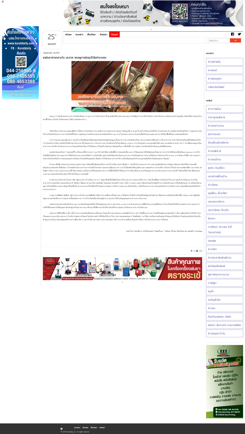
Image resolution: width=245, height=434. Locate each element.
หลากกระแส (214, 134)
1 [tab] (151, 29)
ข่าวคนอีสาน (214, 159)
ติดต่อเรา (103, 34)
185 (194, 251)
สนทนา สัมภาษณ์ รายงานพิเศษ (224, 325)
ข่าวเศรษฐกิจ (215, 78)
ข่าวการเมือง (214, 109)
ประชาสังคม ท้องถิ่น (218, 210)
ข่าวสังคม (213, 185)
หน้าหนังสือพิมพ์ (216, 266)
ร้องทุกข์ (114, 34)
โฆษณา (211, 218)
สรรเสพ (212, 241)
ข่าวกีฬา (212, 249)
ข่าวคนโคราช (214, 151)
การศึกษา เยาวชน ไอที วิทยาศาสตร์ (220, 229)
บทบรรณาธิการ (216, 201)
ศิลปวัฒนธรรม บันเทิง (219, 316)
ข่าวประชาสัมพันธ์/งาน (219, 257)
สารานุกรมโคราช (216, 117)
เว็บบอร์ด (85, 427)
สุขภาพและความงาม (218, 274)
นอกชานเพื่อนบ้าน (217, 176)
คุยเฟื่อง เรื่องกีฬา (217, 193)
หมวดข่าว (79, 34)
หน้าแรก (68, 34)
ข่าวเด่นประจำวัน (216, 333)
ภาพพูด (212, 283)
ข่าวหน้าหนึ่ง (214, 62)
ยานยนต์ (212, 70)
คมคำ (211, 291)
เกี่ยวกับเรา (91, 34)
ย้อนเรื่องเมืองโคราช (218, 142)
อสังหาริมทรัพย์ (216, 87)
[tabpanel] (153, 13)
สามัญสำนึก (214, 300)
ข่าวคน (211, 308)
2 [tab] (155, 29)
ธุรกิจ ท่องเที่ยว (216, 168)
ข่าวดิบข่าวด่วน (216, 126)
